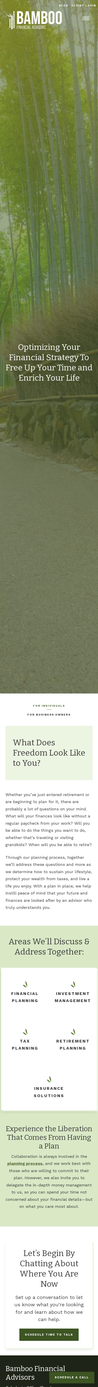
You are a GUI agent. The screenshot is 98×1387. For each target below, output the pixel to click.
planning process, (25, 1163)
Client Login (84, 5)
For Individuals (49, 705)
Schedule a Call (72, 1377)
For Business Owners (49, 714)
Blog (64, 5)
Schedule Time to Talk (49, 1334)
